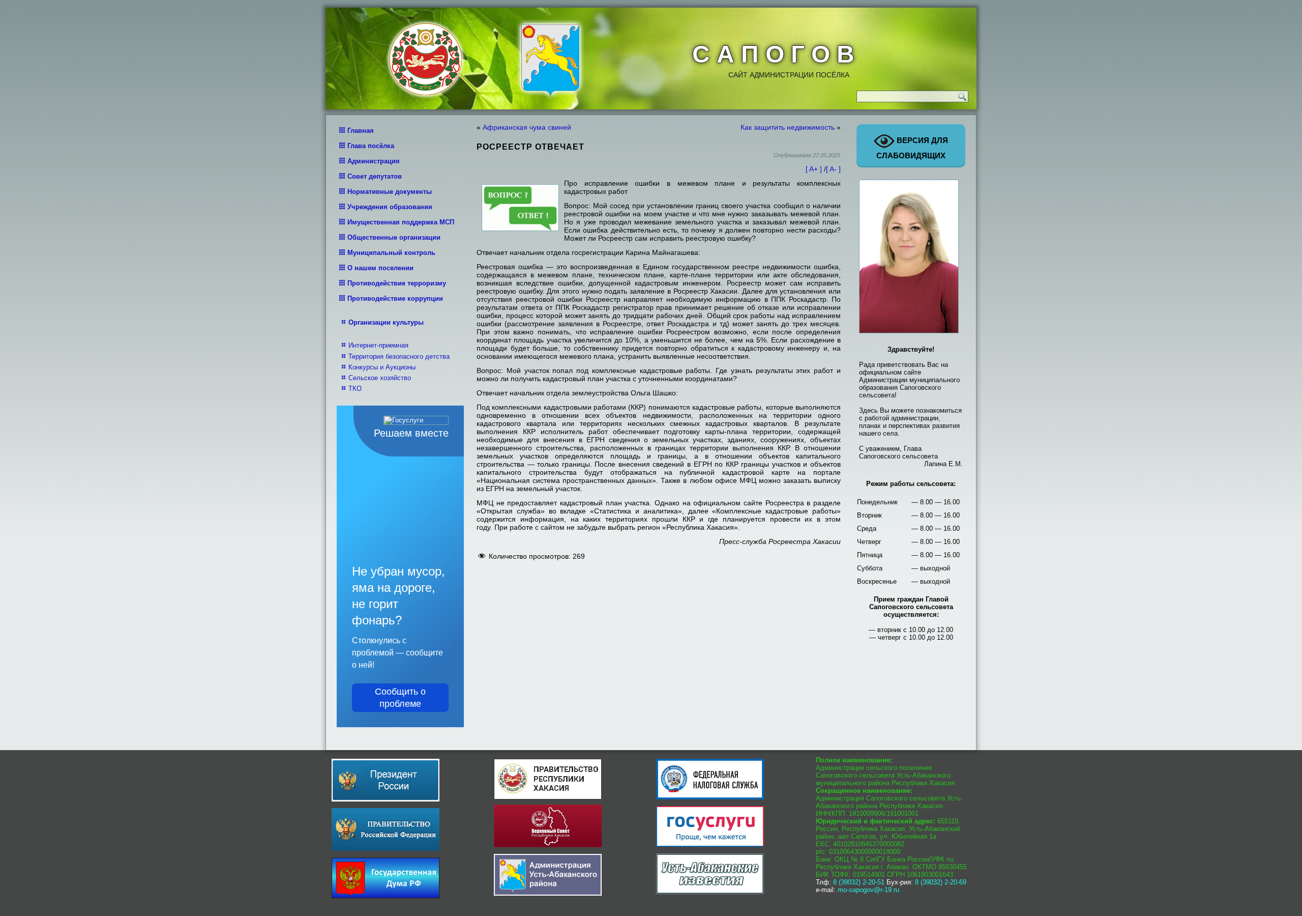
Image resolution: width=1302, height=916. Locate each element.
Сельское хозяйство (379, 378)
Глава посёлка (370, 146)
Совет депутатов (374, 176)
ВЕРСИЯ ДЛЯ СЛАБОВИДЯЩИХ (912, 148)
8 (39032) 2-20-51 (858, 882)
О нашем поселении (380, 268)
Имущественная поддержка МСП (400, 222)
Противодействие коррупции (395, 298)
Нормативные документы (389, 191)
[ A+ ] (815, 169)
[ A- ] (833, 169)
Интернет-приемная (378, 345)
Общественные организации (393, 237)
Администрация (373, 161)
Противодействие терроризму (396, 283)
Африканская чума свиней (527, 127)
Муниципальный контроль (391, 252)
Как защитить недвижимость (788, 127)
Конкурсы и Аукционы (382, 367)
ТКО (355, 388)
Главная (360, 130)
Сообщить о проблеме (400, 697)
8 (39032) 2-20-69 (940, 882)
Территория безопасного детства (399, 356)
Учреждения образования (389, 207)
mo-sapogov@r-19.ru (868, 890)
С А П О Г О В (773, 54)
